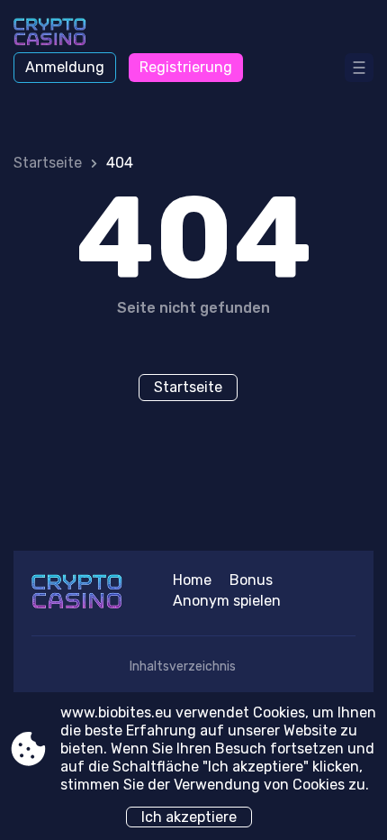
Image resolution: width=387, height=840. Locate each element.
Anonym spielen (227, 600)
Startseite (48, 162)
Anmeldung (64, 67)
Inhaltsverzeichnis (183, 666)
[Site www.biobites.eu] (63, 33)
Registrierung (186, 67)
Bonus (251, 580)
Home (192, 580)
